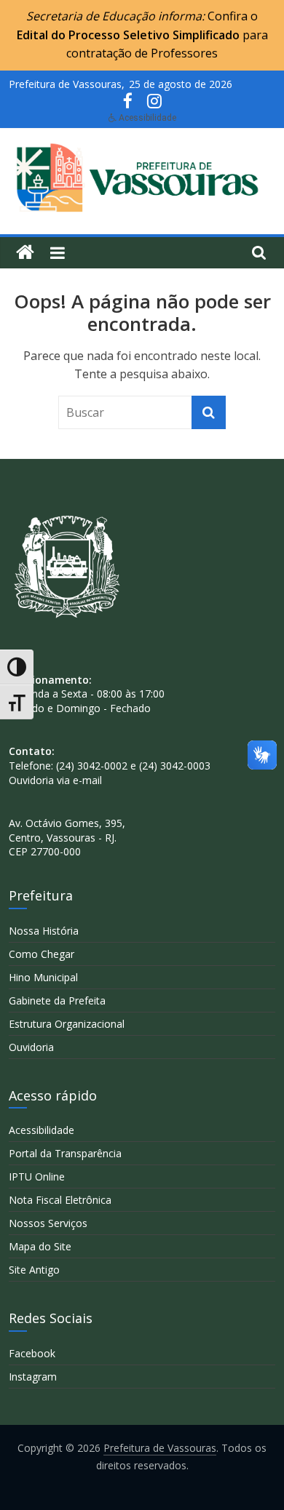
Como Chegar (41, 954)
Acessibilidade (41, 1130)
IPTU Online (37, 1176)
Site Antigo (34, 1270)
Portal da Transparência (65, 1153)
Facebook (32, 1353)
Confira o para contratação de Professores (142, 34)
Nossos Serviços (48, 1223)
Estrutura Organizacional (67, 1024)
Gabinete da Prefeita (57, 1000)
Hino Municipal (43, 977)
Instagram (33, 1376)
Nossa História (44, 931)
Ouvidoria (31, 1047)
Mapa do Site (40, 1246)
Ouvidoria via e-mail (55, 780)
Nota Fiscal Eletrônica (60, 1200)
